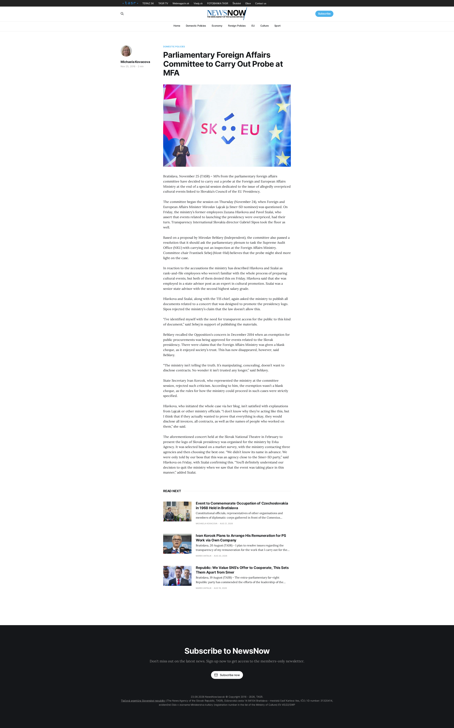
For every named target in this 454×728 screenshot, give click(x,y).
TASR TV (163, 3)
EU (253, 25)
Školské (236, 3)
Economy (217, 25)
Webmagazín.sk (181, 3)
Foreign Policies (237, 25)
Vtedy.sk (198, 3)
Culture (264, 25)
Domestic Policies (196, 25)
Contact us (260, 3)
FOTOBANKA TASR (217, 3)
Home (176, 25)
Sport (277, 25)
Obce (248, 3)
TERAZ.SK (148, 3)
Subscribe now (230, 675)
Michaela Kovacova (135, 62)
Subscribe (324, 13)
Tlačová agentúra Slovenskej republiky (143, 700)
